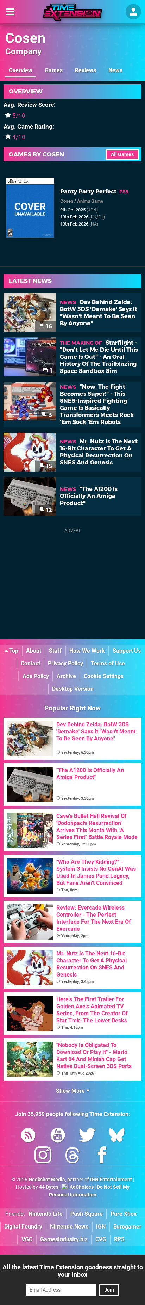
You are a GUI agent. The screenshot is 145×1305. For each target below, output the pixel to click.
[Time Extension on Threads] (72, 1156)
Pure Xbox (124, 1214)
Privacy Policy (65, 663)
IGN (101, 1226)
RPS (119, 1239)
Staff (55, 650)
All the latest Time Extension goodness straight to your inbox (72, 1270)
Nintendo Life (46, 1214)
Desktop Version (73, 688)
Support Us (127, 650)
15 (48, 466)
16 (48, 326)
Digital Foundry (23, 1226)
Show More (71, 1091)
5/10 (18, 115)
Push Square (86, 1214)
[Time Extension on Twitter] (87, 1136)
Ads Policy (36, 676)
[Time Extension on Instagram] (43, 1156)
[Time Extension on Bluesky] (117, 1136)
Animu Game (90, 201)
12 (48, 510)
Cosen (25, 38)
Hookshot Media (47, 1180)
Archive (66, 676)
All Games (122, 155)
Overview (20, 70)
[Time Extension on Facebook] (102, 1156)
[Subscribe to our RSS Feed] (28, 1136)
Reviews (85, 70)
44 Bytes (48, 1187)
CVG (100, 1239)
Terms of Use (108, 663)
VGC (26, 1239)
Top (13, 650)
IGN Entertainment (111, 1180)
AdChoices (81, 1187)
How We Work (87, 650)
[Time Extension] (72, 12)
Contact (30, 663)
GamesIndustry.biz (64, 1239)
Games (54, 70)
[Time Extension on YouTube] (58, 1136)
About (33, 650)
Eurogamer (127, 1226)
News (115, 70)
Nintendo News (69, 1226)
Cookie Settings (104, 676)
